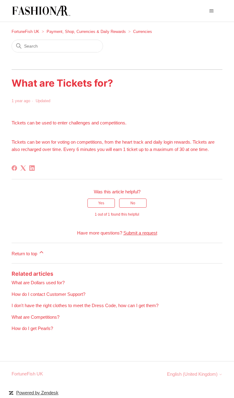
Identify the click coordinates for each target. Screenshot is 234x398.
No (132, 203)
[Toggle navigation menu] (211, 11)
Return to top (25, 253)
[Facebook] (14, 168)
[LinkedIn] (32, 168)
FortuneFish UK (25, 31)
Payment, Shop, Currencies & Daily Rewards (86, 31)
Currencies (142, 31)
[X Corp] (23, 168)
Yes (101, 203)
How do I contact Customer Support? (48, 294)
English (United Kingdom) (193, 374)
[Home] (42, 10)
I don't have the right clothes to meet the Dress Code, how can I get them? (85, 305)
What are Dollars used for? (38, 282)
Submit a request (140, 232)
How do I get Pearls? (32, 328)
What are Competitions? (35, 317)
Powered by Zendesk (37, 392)
